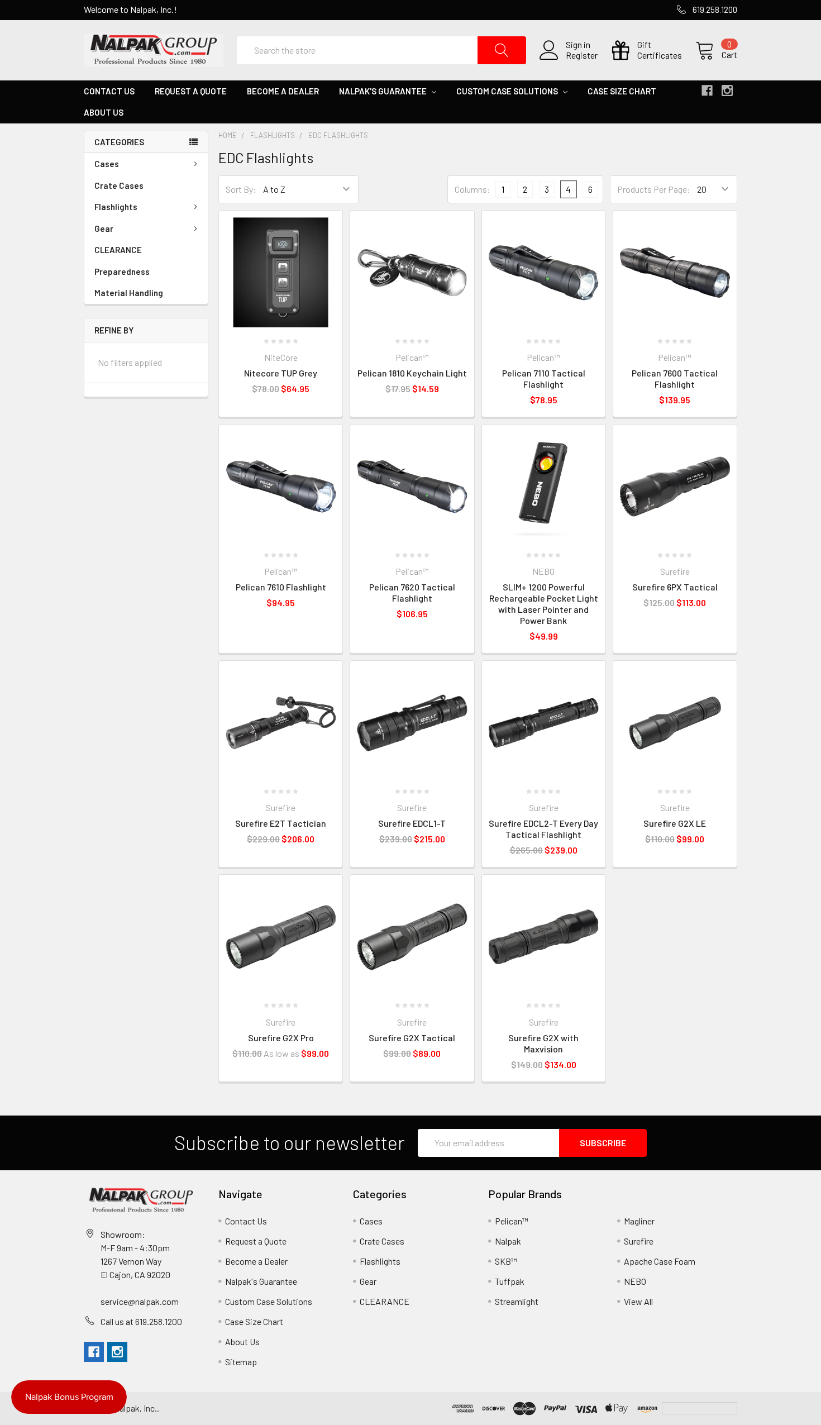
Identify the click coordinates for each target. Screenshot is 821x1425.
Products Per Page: (653, 189)
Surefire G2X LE (674, 823)
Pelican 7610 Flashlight (281, 587)
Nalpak (508, 1241)
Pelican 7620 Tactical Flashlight (412, 592)
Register (582, 55)
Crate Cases (119, 185)
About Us (103, 112)
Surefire (638, 1241)
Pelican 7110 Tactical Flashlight (543, 378)
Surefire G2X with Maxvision (543, 1043)
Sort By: (241, 189)
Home (227, 135)
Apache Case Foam (659, 1261)
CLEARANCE (118, 250)
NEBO (635, 1281)
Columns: (472, 189)
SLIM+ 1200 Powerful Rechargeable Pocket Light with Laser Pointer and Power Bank (543, 604)
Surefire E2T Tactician (280, 823)
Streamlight (516, 1301)
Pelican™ (511, 1221)
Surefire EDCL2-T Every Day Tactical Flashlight (543, 829)
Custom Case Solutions (508, 91)
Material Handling (128, 293)
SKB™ (506, 1261)
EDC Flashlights (338, 135)
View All (638, 1301)
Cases (106, 164)
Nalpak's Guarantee (383, 91)
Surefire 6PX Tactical (675, 587)
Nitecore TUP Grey (280, 373)
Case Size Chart (622, 91)
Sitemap (241, 1361)
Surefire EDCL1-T (412, 823)
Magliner (639, 1221)
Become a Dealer (283, 91)
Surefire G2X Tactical (412, 1037)
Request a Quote (191, 91)
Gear (103, 228)
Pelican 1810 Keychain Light (412, 373)
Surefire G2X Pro (281, 1037)
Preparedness (122, 271)
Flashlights (115, 207)
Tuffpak (509, 1281)
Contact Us (109, 91)
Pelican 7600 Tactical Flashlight (675, 378)
